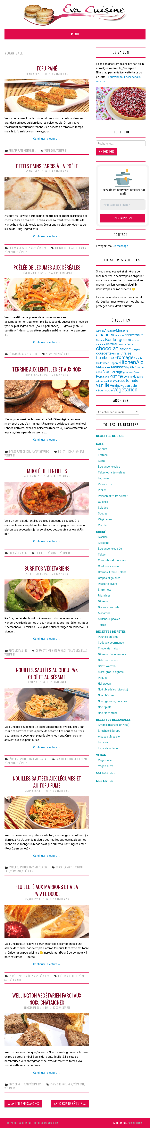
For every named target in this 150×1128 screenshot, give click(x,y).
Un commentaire (58, 682)
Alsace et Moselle (109, 736)
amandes (105, 334)
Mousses (118, 367)
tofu (6, 871)
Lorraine (103, 742)
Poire (136, 372)
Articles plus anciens (23, 1103)
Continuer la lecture (47, 138)
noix (70, 451)
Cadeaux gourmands (111, 642)
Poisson (102, 376)
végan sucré (104, 390)
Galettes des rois (108, 660)
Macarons (104, 613)
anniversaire (134, 335)
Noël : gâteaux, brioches (112, 701)
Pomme (116, 376)
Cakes (102, 554)
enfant (117, 353)
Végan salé (105, 760)
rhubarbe (112, 381)
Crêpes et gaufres (109, 578)
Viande (102, 525)
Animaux (119, 335)
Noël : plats (104, 707)
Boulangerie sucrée (110, 548)
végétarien (61, 150)
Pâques (102, 677)
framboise (105, 357)
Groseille (138, 358)
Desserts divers (107, 583)
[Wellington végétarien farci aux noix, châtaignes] (46, 1029)
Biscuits (103, 537)
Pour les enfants (108, 636)
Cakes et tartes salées (111, 472)
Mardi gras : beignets (111, 671)
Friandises (104, 595)
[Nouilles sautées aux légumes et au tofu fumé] (46, 812)
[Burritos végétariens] (46, 595)
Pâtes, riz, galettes (27, 354)
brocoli (60, 867)
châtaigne (55, 1084)
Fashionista (120, 1123)
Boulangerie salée (18, 248)
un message (120, 245)
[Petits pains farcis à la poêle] (46, 193)
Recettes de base (110, 436)
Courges (134, 349)
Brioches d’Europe (109, 730)
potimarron (101, 381)
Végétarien (105, 519)
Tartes (102, 624)
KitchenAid (131, 362)
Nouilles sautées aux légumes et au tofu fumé (47, 781)
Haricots (52, 650)
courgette (41, 553)
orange (117, 372)
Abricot (100, 331)
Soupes (102, 513)
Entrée (12, 451)
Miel (98, 367)
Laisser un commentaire (60, 273)
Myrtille (130, 367)
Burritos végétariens (46, 568)
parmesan (128, 372)
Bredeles (134, 340)
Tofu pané (47, 68)
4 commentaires (60, 171)
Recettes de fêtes (111, 631)
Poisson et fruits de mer (113, 495)
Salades (103, 507)
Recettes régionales (113, 720)
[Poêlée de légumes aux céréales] (46, 294)
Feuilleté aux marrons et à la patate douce (46, 890)
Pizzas (102, 490)
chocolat (107, 348)
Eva (45, 74)
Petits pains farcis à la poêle (47, 166)
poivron (62, 650)
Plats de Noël (23, 451)
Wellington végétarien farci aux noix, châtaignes (46, 998)
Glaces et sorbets (108, 607)
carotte (73, 248)
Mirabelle (106, 367)
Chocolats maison (109, 648)
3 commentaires (60, 74)
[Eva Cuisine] (75, 14)
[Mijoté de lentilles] (46, 498)
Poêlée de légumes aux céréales (46, 267)
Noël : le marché (108, 712)
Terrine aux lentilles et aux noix (46, 369)
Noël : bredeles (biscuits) (113, 689)
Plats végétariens (27, 150)
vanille (102, 385)
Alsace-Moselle (116, 330)
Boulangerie (61, 248)
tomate (71, 650)
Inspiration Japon (108, 748)
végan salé (50, 150)
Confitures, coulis (108, 566)
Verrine (115, 386)
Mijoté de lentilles (47, 470)
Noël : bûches (106, 695)
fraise (126, 353)
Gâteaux (103, 601)
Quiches (103, 501)
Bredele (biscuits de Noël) (113, 724)
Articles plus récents (70, 1103)
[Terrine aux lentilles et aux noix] (46, 396)
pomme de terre (133, 376)
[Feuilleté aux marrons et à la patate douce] (46, 921)
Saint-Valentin (107, 666)
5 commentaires (61, 791)
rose (121, 381)
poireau (79, 867)
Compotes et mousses (112, 560)
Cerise (130, 344)
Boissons (103, 542)
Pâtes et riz (105, 484)
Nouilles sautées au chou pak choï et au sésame (47, 673)
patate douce (70, 976)
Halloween (102, 363)
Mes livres (104, 781)
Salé (100, 444)
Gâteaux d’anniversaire (112, 654)
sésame (84, 759)
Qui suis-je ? (105, 773)
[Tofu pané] (46, 95)
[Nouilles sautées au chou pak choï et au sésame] (46, 704)
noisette (62, 451)
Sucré (101, 532)
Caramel (111, 344)
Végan (101, 755)
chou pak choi (72, 759)
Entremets (104, 589)
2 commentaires (61, 899)
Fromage (123, 357)
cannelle (100, 344)
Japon (114, 363)
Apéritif (13, 150)
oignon (82, 248)
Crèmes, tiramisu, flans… (113, 572)
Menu (75, 33)
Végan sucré (105, 766)
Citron (123, 349)
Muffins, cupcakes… (110, 619)
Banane (100, 340)
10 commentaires (61, 1007)
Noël (60, 976)
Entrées (103, 454)
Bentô (101, 460)
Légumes (13, 354)
